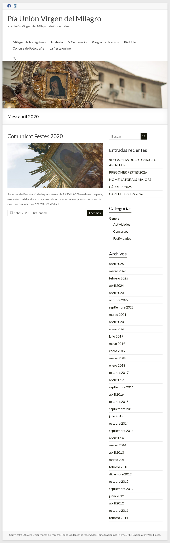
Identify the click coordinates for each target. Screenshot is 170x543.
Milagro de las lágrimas (29, 42)
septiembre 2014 (121, 430)
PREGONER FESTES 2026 (128, 172)
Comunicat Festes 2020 (35, 136)
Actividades (121, 224)
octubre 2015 (119, 401)
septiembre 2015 (121, 409)
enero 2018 (117, 365)
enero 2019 (117, 351)
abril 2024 (116, 285)
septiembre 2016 (121, 387)
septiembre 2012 (121, 489)
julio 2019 (116, 336)
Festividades (122, 238)
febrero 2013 (118, 467)
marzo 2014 (117, 445)
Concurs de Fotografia (28, 48)
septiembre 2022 (121, 307)
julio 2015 (116, 416)
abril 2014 (116, 438)
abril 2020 (116, 322)
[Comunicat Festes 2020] (55, 145)
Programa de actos (105, 42)
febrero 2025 (118, 278)
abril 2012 (116, 503)
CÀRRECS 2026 (120, 187)
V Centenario (77, 42)
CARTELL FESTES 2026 (126, 194)
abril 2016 (116, 394)
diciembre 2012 (120, 474)
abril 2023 (116, 293)
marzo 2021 (117, 314)
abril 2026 (116, 264)
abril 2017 (116, 380)
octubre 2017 (119, 372)
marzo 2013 (117, 460)
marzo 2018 (117, 358)
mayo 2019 (117, 343)
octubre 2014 (119, 423)
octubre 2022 (119, 300)
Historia (57, 42)
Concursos (120, 231)
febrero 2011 (118, 518)
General (41, 213)
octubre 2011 (119, 510)
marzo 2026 (117, 271)
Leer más (95, 213)
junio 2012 (116, 496)
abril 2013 (116, 452)
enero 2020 (117, 329)
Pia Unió (130, 42)
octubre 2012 (119, 481)
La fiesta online (60, 48)
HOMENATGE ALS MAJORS (130, 179)
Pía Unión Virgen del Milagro (54, 18)
